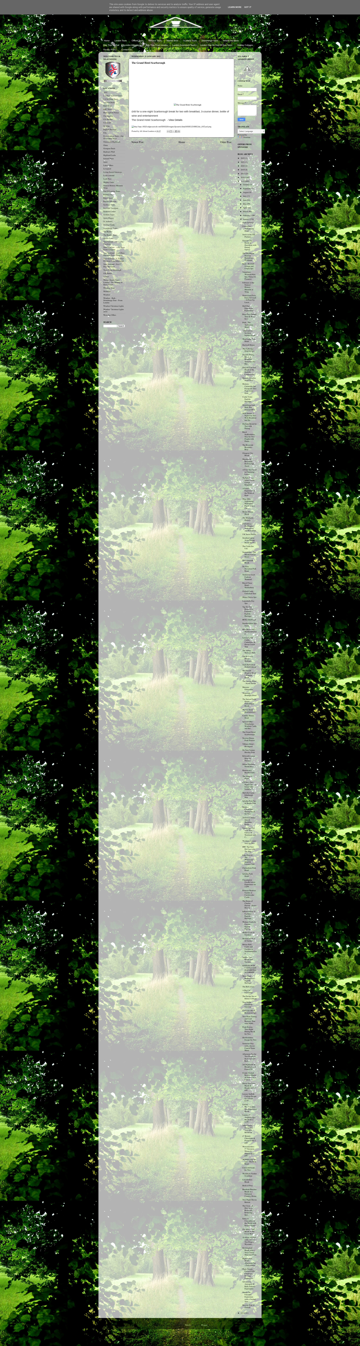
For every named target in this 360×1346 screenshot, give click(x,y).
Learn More (234, 7)
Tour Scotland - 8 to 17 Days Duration (112, 265)
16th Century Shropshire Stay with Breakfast (247, 1129)
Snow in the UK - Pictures (249, 235)
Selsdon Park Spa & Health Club (249, 802)
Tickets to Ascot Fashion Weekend (248, 576)
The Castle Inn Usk (248, 547)
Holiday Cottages (245, 45)
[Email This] (168, 131)
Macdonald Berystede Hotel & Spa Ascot (248, 462)
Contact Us (127, 49)
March (245, 211)
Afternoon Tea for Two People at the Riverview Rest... (249, 1057)
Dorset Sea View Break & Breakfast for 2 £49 (249, 1087)
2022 (243, 158)
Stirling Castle (109, 225)
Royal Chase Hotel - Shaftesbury (248, 585)
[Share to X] (173, 131)
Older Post (225, 142)
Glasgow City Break (247, 454)
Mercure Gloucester (247, 688)
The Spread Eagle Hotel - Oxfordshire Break (249, 702)
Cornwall (107, 122)
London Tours (120, 40)
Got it (247, 7)
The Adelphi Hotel (247, 777)
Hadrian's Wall (109, 152)
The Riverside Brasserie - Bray (247, 447)
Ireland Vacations (231, 40)
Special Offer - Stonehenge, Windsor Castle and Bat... (249, 725)
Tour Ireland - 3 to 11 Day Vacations (113, 242)
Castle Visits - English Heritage (247, 399)
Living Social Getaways (112, 172)
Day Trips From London (157, 45)
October (246, 184)
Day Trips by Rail (111, 45)
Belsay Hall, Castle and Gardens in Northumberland (249, 949)
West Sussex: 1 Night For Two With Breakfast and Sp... (249, 416)
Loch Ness (107, 179)
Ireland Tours (108, 158)
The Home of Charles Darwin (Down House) (249, 904)
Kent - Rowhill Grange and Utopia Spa (248, 266)
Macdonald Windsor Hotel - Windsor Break (249, 674)
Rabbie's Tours (109, 194)
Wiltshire (107, 291)
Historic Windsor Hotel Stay (249, 379)
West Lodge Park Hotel (249, 340)
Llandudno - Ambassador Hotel (248, 228)
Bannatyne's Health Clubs (248, 771)
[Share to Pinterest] (178, 131)
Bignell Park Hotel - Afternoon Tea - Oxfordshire (249, 1262)
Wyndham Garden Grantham (249, 1174)
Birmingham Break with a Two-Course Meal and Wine (249, 1251)
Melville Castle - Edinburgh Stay (248, 795)
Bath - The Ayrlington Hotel (247, 324)
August (246, 192)
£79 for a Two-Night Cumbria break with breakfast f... (249, 785)
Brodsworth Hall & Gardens (249, 939)
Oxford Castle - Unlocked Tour (249, 592)
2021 (243, 162)
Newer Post (137, 142)
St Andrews (107, 221)
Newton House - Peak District (248, 739)
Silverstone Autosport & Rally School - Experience (249, 1285)
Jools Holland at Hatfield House (249, 665)
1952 (105, 92)
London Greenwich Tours (183, 45)
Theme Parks (108, 238)
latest (105, 162)
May (245, 204)
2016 (243, 177)
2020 (243, 166)
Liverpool (107, 168)
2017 (243, 173)
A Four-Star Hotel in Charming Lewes (249, 471)
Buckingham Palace (111, 112)
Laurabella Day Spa (248, 602)
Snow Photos (108, 218)
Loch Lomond (108, 175)
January (246, 219)
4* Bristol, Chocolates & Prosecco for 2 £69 (249, 1139)
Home (107, 40)
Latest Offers (108, 165)
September (247, 188)
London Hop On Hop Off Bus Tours (216, 45)
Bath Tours (107, 106)
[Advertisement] (153, 87)
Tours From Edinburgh (112, 270)
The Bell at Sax (248, 986)
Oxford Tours (138, 40)
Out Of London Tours (111, 191)
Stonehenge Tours (210, 40)
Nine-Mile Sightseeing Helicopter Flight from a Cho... (248, 503)
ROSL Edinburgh (249, 619)
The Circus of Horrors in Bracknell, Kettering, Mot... (247, 1210)
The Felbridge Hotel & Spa (248, 349)
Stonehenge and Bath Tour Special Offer (248, 407)
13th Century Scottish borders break (248, 332)
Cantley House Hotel (248, 716)
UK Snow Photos (249, 534)
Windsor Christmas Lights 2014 (113, 310)
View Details (175, 120)
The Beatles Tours (110, 235)
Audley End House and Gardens (247, 959)
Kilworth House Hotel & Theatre (248, 758)
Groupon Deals (109, 148)
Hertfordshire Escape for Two (249, 1038)
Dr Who (106, 126)
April (245, 207)
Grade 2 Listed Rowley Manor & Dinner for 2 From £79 (249, 1076)
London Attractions (132, 45)
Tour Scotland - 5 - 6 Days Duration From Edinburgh (113, 259)
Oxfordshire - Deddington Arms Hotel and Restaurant (249, 527)
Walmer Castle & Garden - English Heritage (249, 925)
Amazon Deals (109, 102)
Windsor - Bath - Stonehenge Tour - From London (112, 300)
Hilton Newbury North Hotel (248, 765)
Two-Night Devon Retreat (249, 1200)
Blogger (204, 1325)
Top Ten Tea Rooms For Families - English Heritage (247, 611)
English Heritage (109, 129)
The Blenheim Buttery (247, 519)
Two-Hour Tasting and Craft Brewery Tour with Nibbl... (249, 1020)
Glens (105, 145)
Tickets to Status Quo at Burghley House (248, 821)
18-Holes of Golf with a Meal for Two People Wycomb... (249, 1241)
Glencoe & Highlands (111, 142)
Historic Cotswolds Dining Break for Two (248, 810)
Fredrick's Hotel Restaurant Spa (249, 1011)
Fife (105, 133)
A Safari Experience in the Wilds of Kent (248, 492)
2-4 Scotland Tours (110, 99)
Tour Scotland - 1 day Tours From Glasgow (114, 248)
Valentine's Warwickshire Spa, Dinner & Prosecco (249, 275)
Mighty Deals (108, 182)
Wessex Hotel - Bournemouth (248, 710)
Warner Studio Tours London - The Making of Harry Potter (112, 282)
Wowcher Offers (109, 315)
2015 (243, 181)
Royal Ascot (108, 198)
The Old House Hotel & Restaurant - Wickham (248, 256)
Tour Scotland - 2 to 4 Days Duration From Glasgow (114, 254)
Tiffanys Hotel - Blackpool (248, 745)
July (245, 196)
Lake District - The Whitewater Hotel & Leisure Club (248, 859)
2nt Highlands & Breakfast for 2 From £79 (249, 1066)
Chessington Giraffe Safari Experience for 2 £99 (249, 883)
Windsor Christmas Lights (113, 306)
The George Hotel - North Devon (249, 682)
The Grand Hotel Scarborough (249, 733)
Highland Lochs (109, 155)
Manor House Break (247, 512)
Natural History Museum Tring (113, 186)
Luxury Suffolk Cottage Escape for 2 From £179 (249, 1097)
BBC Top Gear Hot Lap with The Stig (248, 849)
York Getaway (248, 222)
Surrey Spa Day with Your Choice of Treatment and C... (249, 832)
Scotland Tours (190, 40)
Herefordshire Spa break (249, 624)
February (247, 215)
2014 (243, 1313)
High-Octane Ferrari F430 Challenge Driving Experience (248, 1273)
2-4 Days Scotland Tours (112, 95)
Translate (246, 137)
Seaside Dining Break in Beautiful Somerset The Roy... (248, 359)
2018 (243, 169)
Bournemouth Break (247, 561)
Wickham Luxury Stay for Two (249, 842)
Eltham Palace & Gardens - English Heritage (249, 915)
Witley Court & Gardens (248, 933)
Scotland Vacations (110, 208)
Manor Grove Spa (249, 597)
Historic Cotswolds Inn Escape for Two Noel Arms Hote (249, 388)
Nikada (188, 1325)
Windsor (106, 294)
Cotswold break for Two (248, 1168)
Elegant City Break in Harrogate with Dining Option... (249, 245)
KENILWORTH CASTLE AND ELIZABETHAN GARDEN (249, 969)
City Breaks (107, 119)
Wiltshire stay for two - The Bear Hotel (249, 1161)
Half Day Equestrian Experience (247, 308)
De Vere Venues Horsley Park (248, 751)
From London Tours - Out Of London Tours (113, 137)
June (245, 200)
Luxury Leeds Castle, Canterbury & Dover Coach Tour (248, 642)
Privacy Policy (110, 49)
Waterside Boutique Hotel (249, 694)
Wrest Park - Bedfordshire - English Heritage (249, 979)
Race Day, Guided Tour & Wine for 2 (249, 316)
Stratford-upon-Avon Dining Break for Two (249, 540)
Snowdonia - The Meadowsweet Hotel (249, 554)
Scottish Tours (108, 214)
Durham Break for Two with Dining (249, 426)
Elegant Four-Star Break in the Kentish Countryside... (249, 371)
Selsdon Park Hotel (247, 875)
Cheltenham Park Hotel (249, 869)
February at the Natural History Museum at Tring (248, 287)
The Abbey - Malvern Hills (248, 651)
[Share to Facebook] (176, 131)
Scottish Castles (109, 211)
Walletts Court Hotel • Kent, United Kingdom (248, 481)
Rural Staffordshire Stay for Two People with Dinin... (248, 436)
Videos (106, 276)
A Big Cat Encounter (247, 991)
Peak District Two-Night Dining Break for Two (248, 1030)
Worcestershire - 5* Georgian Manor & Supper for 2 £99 (248, 1151)
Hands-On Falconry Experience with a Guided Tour (249, 1297)
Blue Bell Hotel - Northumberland (249, 631)
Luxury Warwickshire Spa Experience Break (249, 1108)
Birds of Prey (247, 1185)
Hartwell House (248, 345)
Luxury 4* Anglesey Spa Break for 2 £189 (248, 1118)
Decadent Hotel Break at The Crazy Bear (248, 1231)
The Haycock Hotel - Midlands (247, 658)
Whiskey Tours (109, 288)
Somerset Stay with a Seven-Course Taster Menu (248, 1047)
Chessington (108, 116)
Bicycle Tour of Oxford (248, 1306)
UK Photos (107, 273)
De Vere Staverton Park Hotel (249, 568)
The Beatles (107, 231)
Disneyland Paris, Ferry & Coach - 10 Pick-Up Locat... (249, 299)
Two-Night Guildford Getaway (247, 1004)
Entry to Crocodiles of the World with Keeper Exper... (249, 1222)
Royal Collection (109, 201)
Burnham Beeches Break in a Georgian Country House (249, 1192)
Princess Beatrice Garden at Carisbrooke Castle (249, 894)
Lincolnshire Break (247, 1180)
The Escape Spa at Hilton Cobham (249, 997)
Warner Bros (172, 40)
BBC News (107, 109)
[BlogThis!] (170, 131)
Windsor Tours (155, 40)
